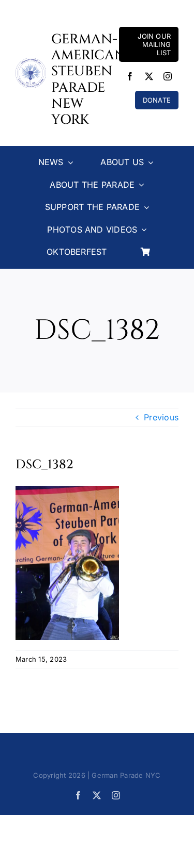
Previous (161, 417)
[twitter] (149, 76)
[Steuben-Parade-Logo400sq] (31, 62)
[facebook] (130, 76)
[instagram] (167, 76)
